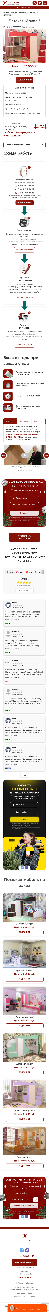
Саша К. (15, 660)
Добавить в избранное (24, 1283)
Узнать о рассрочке (24, 297)
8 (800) (24, 1256)
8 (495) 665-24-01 (26, 189)
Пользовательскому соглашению (19, 520)
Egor (14, 747)
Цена (8, 421)
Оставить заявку (24, 202)
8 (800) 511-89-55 (26, 186)
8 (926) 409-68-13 (26, 193)
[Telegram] (22, 868)
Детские (18, 13)
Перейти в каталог (25, 344)
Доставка (24, 421)
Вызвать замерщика (24, 249)
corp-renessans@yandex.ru (24, 1267)
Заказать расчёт (25, 80)
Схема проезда (24, 1277)
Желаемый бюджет (26, 504)
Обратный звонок (24, 1262)
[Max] (26, 868)
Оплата (37, 421)
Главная (7, 13)
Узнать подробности (40, 126)
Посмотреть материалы (24, 537)
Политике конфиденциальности (25, 519)
